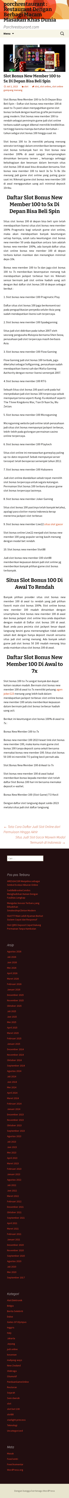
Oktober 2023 (14, 1125)
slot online (45, 86)
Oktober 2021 (14, 1212)
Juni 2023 (12, 1147)
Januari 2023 (13, 1174)
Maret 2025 (13, 1033)
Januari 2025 (13, 1043)
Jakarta (11, 1338)
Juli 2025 (11, 1011)
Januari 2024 (13, 1109)
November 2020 (15, 1250)
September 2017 (16, 1277)
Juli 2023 (11, 1141)
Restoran (12, 1387)
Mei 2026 (11, 967)
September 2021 (16, 1217)
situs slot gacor (53, 524)
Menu (7, 33)
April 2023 (12, 1158)
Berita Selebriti (15, 1311)
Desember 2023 (15, 1114)
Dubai (10, 1316)
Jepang (11, 1343)
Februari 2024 (14, 1103)
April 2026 (12, 973)
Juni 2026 (12, 962)
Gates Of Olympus (17, 1322)
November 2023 (15, 1119)
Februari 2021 (14, 1234)
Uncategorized (15, 1430)
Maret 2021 (13, 1228)
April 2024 (12, 1092)
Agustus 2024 (14, 1071)
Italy (9, 1332)
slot (26, 86)
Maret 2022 (13, 1196)
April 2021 (12, 1223)
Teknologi (12, 1425)
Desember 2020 (15, 1244)
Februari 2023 (14, 1168)
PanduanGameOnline (18, 1381)
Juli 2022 (11, 1185)
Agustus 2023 (14, 1136)
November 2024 (15, 1054)
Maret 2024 (13, 1098)
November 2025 (15, 1000)
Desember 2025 (15, 995)
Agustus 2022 (14, 1179)
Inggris (10, 1327)
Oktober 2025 (14, 1005)
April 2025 (12, 1027)
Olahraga (12, 1370)
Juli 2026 (11, 956)
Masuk (10, 1453)
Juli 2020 (11, 1266)
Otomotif (12, 1376)
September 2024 (16, 1065)
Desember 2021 (15, 1206)
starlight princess (16, 1419)
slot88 (10, 1414)
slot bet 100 (13, 1409)
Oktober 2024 (14, 1060)
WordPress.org (15, 1469)
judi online (12, 1349)
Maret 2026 (13, 978)
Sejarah (11, 1392)
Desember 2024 (15, 1049)
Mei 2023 (11, 1152)
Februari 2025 (14, 1038)
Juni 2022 (12, 1190)
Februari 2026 (14, 984)
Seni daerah (13, 1398)
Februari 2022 (14, 1201)
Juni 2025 (12, 1016)
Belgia (10, 1305)
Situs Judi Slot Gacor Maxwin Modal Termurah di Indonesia (40, 840)
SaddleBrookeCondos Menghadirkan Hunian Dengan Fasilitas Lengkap (22, 894)
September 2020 (16, 1255)
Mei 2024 (11, 1087)
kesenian (12, 1354)
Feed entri (12, 1458)
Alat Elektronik (14, 1300)
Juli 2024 (11, 1076)
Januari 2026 (13, 989)
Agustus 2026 (14, 951)
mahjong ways (14, 1360)
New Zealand (14, 1365)
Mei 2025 (11, 1022)
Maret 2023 (13, 1163)
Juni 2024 (12, 1081)
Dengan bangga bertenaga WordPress (34, 1490)
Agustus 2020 (14, 1261)
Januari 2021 (13, 1239)
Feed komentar (15, 1464)
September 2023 (16, 1130)
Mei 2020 (11, 1272)
